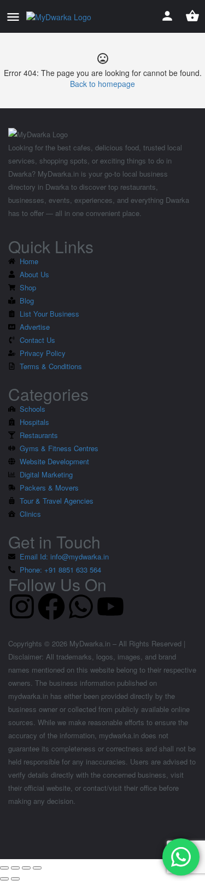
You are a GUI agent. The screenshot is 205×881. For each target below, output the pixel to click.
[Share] (15, 868)
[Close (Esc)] (4, 868)
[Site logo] (60, 16)
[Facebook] (51, 606)
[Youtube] (110, 606)
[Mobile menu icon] (13, 16)
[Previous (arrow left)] (4, 878)
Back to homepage (102, 83)
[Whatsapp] (81, 606)
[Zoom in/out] (37, 868)
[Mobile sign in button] (167, 16)
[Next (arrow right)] (15, 878)
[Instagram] (22, 606)
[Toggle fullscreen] (26, 868)
